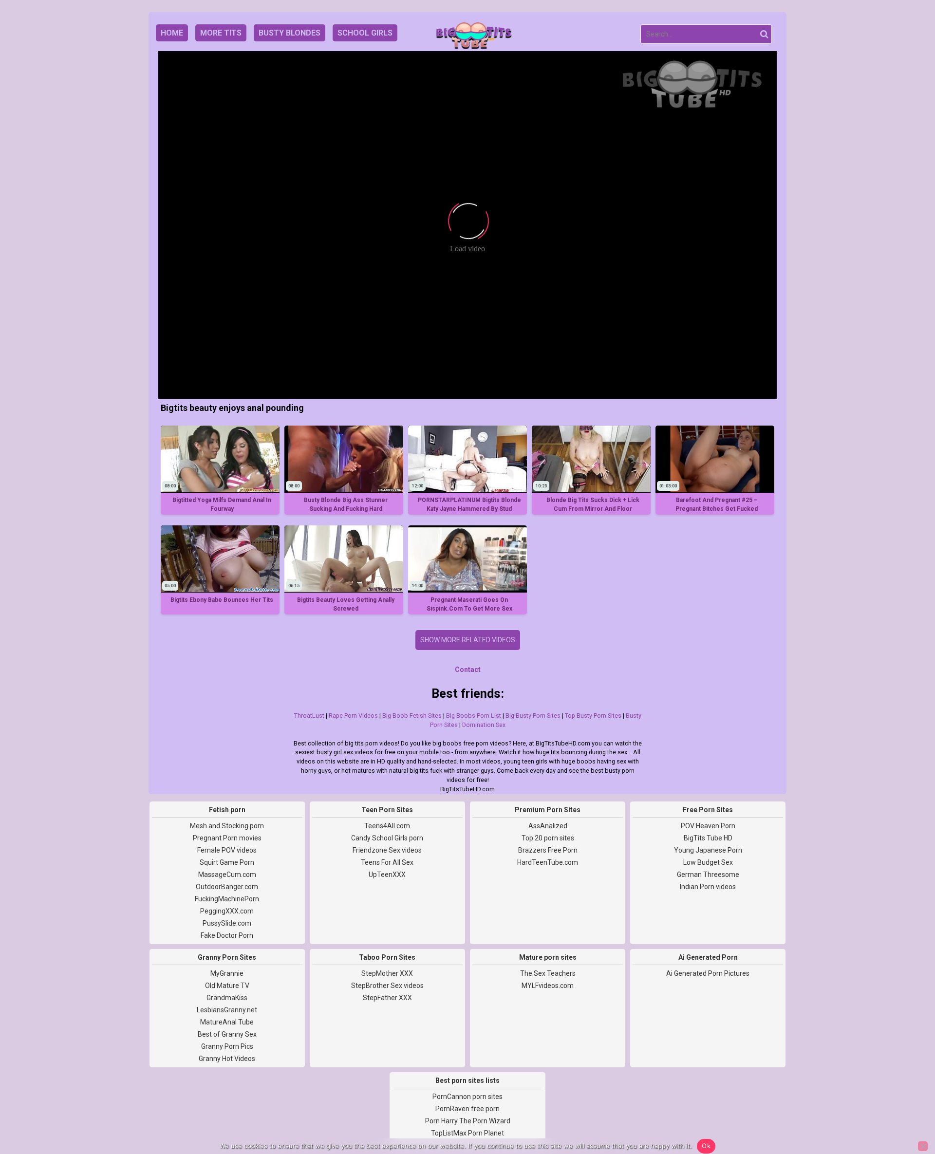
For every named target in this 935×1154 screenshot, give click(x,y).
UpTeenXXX (387, 874)
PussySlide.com (227, 923)
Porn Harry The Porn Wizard (467, 1121)
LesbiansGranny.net (227, 1010)
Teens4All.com (387, 826)
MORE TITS (221, 32)
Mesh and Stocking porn (227, 826)
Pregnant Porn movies (227, 838)
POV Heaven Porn (708, 826)
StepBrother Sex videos (387, 985)
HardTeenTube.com (547, 862)
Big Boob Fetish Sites (412, 715)
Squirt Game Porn (227, 862)
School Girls (365, 32)
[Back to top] (906, 1110)
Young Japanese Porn (708, 850)
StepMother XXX (387, 973)
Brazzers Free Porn (548, 850)
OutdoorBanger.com (227, 887)
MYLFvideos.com (548, 985)
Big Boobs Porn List (473, 715)
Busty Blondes (289, 32)
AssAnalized (547, 826)
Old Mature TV (227, 985)
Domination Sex (483, 724)
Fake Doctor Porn (227, 935)
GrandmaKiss (226, 998)
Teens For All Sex (387, 862)
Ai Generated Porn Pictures (707, 973)
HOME (172, 32)
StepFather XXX (387, 998)
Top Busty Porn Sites (593, 715)
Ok (706, 1146)
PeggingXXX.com (227, 911)
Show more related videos (467, 640)
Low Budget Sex (708, 862)
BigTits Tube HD (708, 838)
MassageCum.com (227, 874)
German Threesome (708, 874)
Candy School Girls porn (387, 838)
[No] (923, 1146)
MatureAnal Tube (227, 1022)
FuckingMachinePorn (227, 899)
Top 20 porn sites (548, 838)
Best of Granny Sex (227, 1034)
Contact (468, 669)
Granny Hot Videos (227, 1058)
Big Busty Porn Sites (533, 715)
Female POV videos (227, 850)
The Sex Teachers (548, 973)
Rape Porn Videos (353, 715)
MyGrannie (226, 973)
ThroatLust (309, 715)
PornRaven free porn (467, 1109)
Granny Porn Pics (227, 1046)
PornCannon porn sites (467, 1096)
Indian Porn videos (708, 887)
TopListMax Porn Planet (467, 1133)
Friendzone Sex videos (387, 850)
